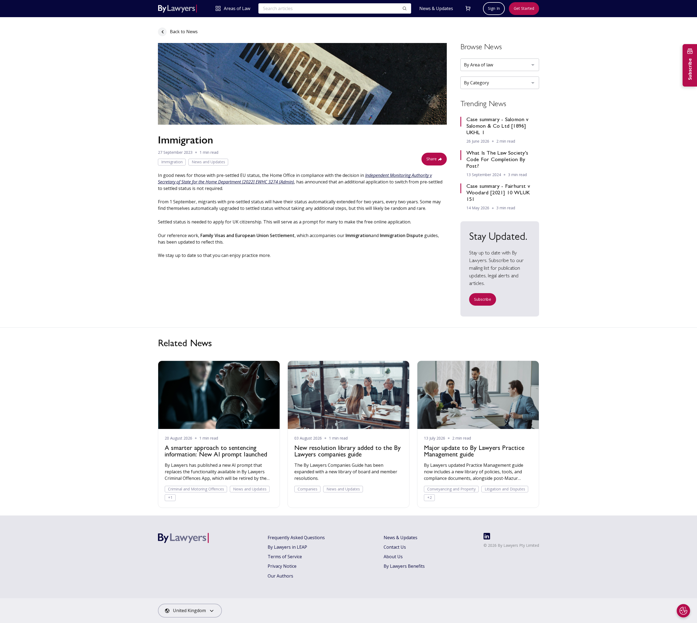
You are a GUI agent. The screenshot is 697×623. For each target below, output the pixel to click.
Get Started (524, 8)
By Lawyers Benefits (404, 566)
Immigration (172, 161)
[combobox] (190, 611)
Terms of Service (285, 557)
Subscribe (482, 299)
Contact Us (395, 547)
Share (431, 158)
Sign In (494, 8)
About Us (393, 557)
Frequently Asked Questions (296, 538)
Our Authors (280, 576)
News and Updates (208, 161)
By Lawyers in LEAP (287, 547)
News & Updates (436, 8)
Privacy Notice (282, 566)
